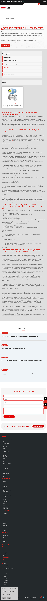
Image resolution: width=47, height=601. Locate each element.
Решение (26, 12)
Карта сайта (26, 597)
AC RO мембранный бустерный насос (6, 474)
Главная (4, 23)
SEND (9, 416)
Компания (21, 12)
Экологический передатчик (9, 74)
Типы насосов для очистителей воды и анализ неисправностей (19, 336)
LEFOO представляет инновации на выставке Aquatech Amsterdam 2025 (22, 360)
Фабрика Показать (5, 522)
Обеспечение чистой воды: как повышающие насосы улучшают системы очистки (22, 373)
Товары (8, 12)
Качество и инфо (5, 526)
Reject (4, 598)
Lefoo (12, 140)
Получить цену (6, 45)
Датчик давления (7, 57)
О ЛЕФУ (4, 513)
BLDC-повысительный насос (6, 460)
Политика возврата (5, 529)
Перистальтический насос (6, 440)
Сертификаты (6, 515)
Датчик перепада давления (9, 60)
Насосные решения (5, 540)
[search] (39, 4)
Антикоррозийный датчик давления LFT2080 (6, 497)
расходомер (12, 23)
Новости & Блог (14, 12)
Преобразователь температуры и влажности (13, 64)
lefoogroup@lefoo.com (17, 1)
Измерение (5, 535)
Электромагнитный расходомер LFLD (10, 103)
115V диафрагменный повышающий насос (6, 451)
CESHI (4, 555)
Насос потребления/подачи (6, 468)
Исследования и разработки (39, 12)
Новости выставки (5, 553)
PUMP (4, 82)
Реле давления (6, 70)
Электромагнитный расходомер (21, 23)
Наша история (6, 519)
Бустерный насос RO (5, 455)
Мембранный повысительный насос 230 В (6, 445)
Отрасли (5, 537)
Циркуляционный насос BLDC (6, 464)
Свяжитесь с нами (10, 18)
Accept (9, 598)
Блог (4, 550)
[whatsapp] (45, 404)
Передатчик (6, 478)
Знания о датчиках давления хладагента (13, 348)
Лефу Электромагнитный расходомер (22, 28)
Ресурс (30, 12)
